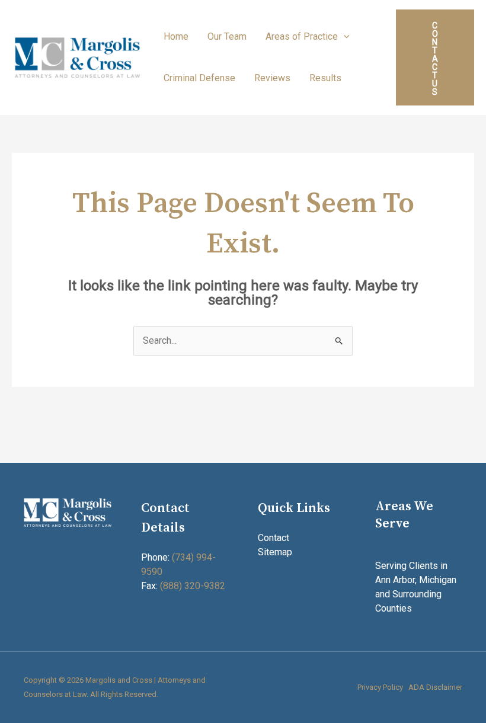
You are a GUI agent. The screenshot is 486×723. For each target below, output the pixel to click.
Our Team (227, 36)
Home (176, 36)
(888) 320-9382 (192, 585)
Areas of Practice (302, 36)
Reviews (272, 78)
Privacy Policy (380, 687)
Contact (273, 537)
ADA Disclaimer (435, 687)
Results (325, 78)
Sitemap (275, 552)
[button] (344, 36)
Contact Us (435, 59)
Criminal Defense (199, 78)
